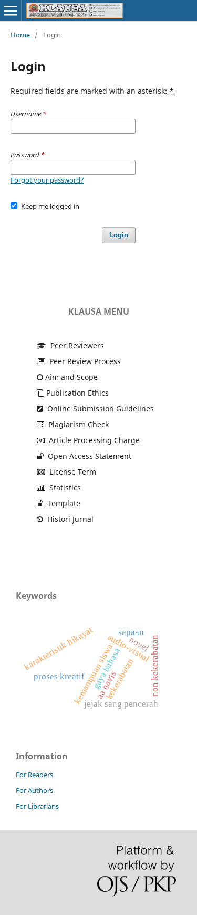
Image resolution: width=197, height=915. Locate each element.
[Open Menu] (10, 10)
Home (20, 34)
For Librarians (37, 806)
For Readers (34, 774)
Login (118, 235)
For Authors (34, 790)
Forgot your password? (47, 180)
